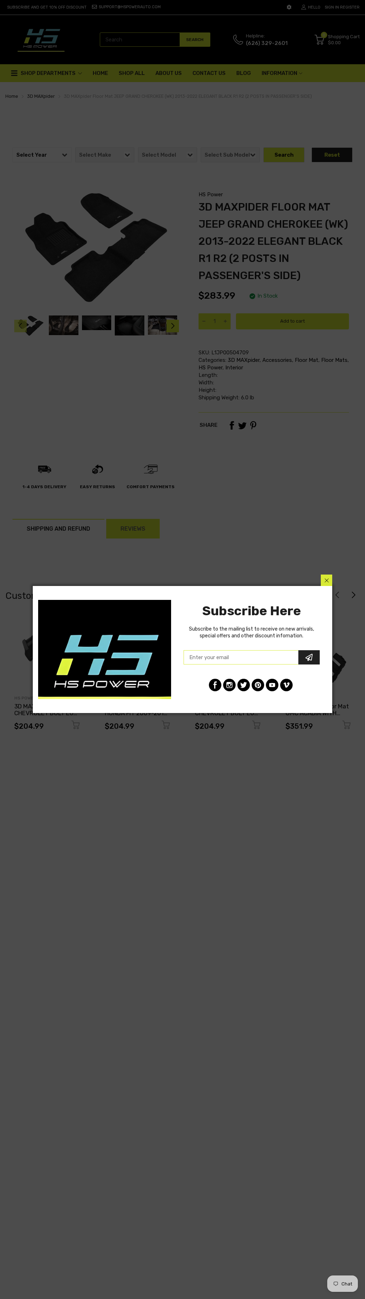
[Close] (326, 580)
